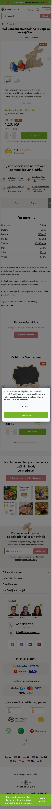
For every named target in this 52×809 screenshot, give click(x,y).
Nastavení (25, 406)
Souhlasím (25, 415)
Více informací (21, 399)
